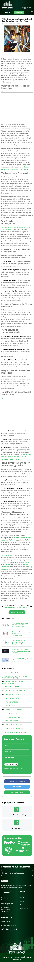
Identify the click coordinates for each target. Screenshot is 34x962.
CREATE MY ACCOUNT (11, 764)
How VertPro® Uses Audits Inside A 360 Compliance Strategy (19, 642)
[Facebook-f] (2, 929)
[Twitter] (7, 929)
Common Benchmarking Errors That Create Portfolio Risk (21, 633)
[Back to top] (29, 51)
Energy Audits (16, 23)
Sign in (7, 12)
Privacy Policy (19, 957)
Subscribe (4, 881)
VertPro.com (5, 555)
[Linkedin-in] (15, 929)
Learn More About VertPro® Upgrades (17, 815)
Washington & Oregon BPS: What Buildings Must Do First (21, 651)
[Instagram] (11, 929)
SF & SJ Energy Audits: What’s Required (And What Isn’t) (20, 659)
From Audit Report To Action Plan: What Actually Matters (20, 624)
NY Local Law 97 (17, 828)
